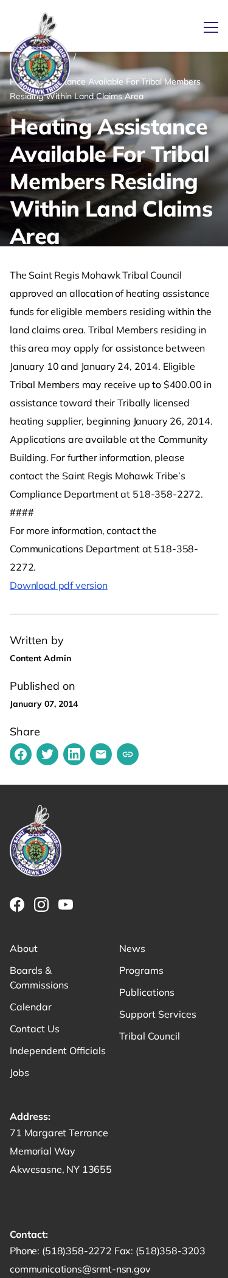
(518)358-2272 (78, 1251)
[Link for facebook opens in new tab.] (17, 904)
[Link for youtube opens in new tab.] (65, 904)
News (132, 948)
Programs (141, 970)
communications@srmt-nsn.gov (80, 1269)
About (24, 948)
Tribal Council (149, 1036)
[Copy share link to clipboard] (128, 754)
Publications (146, 992)
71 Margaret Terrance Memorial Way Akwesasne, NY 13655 (61, 1151)
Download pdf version (59, 585)
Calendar (31, 1007)
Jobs (19, 1072)
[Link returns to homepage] (40, 55)
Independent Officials (58, 1050)
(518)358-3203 (171, 1251)
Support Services (157, 1014)
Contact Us (35, 1029)
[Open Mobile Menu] (211, 27)
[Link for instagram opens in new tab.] (41, 904)
